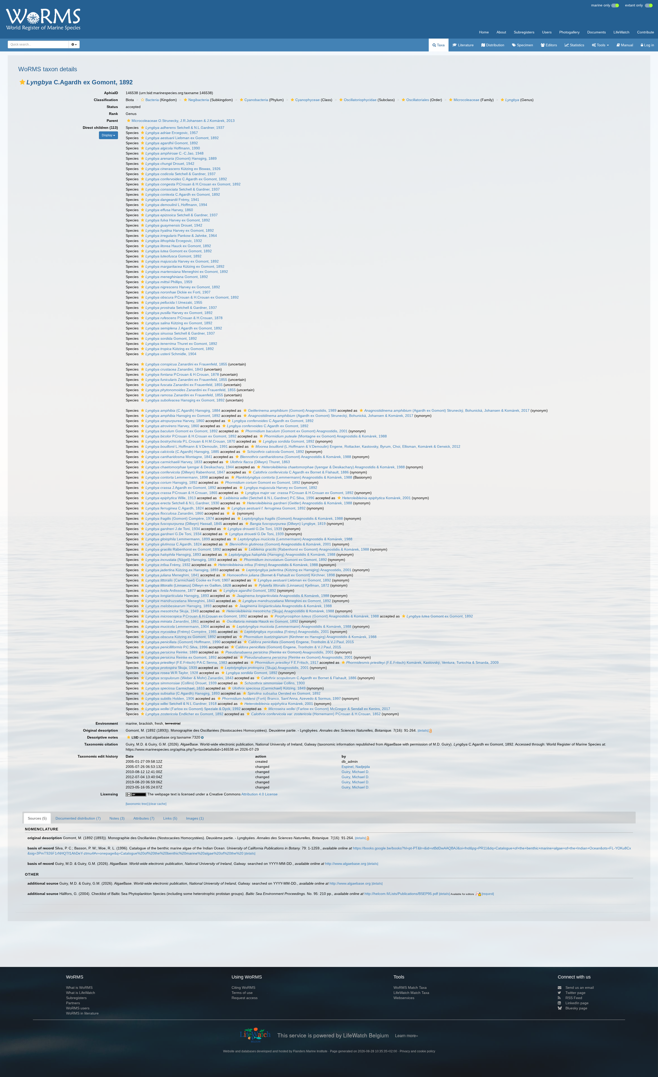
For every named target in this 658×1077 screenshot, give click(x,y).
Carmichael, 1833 (175, 688)
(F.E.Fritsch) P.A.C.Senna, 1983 (186, 662)
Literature (465, 45)
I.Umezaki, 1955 (173, 302)
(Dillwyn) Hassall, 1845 (183, 524)
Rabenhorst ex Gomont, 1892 (183, 549)
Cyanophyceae (307, 100)
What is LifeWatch (80, 993)
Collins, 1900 (274, 683)
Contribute (645, 32)
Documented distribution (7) (78, 818)
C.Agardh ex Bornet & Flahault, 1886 (301, 472)
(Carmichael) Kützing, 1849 (269, 688)
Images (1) (195, 818)
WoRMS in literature (82, 1013)
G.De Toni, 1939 (255, 529)
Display (107, 135)
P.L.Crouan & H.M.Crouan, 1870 (190, 441)
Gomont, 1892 (171, 143)
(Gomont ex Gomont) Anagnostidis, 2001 (296, 431)
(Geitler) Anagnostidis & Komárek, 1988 (299, 503)
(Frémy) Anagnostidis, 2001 (286, 632)
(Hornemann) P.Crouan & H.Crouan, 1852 (316, 714)
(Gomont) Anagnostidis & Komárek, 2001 (280, 544)
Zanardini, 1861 (172, 621)
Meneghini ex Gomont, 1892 (186, 272)
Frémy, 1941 (172, 200)
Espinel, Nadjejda (356, 767)
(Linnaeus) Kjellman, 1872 (294, 585)
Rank (113, 114)
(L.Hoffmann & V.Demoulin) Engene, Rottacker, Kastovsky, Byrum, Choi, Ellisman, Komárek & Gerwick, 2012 (357, 446)
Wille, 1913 (170, 498)
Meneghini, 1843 (180, 601)
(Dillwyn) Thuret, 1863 (260, 462)
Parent (112, 121)
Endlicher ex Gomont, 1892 (184, 714)
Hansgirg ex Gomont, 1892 (185, 400)
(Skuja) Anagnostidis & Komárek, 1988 (280, 611)
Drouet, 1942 (169, 163)
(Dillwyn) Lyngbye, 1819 (288, 524)
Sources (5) (37, 818)
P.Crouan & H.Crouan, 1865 (181, 493)
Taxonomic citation (101, 744)
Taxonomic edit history (98, 756)
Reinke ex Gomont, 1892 (181, 657)
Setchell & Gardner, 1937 (180, 174)
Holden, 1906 (169, 698)
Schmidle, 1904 (170, 354)
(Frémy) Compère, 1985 (181, 632)
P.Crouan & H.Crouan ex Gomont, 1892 (193, 184)
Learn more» (406, 1035)
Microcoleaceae (466, 100)
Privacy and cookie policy (417, 1051)
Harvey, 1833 (173, 462)
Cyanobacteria (256, 100)
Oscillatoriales (417, 100)
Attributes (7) (143, 818)
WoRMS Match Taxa (410, 987)
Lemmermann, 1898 (176, 477)
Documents (596, 32)
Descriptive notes (102, 737)
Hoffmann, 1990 (172, 148)
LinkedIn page (577, 1003)
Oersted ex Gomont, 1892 (284, 693)
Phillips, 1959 (168, 282)
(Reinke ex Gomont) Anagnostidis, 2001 (279, 652)
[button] (22, 82)
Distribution (494, 45)
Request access (245, 998)
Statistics (576, 45)
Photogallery (569, 32)
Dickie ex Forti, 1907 (178, 292)
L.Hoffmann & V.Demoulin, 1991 (186, 446)
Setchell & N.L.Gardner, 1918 (181, 704)
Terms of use (242, 993)
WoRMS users (77, 1008)
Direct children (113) (100, 127)
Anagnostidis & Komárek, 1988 (283, 596)
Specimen (524, 45)
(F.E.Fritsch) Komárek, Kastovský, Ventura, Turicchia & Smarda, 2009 (422, 662)
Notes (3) (117, 818)
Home (484, 32)
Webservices (404, 998)
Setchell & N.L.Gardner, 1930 (182, 503)
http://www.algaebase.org (345, 863)
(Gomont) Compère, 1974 (179, 518)
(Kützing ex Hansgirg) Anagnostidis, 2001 (298, 570)
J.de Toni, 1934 (172, 529)
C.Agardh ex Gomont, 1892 (186, 179)
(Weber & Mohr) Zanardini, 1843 (189, 678)
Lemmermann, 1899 (177, 539)
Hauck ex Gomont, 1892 (178, 246)
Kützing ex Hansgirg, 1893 (181, 570)
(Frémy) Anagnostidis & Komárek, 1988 (268, 565)
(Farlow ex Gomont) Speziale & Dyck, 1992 (193, 709)
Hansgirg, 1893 (173, 554)
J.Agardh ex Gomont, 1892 (183, 328)
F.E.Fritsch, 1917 (286, 662)
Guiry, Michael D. (355, 772)
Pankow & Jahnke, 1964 (181, 236)
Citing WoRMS (243, 987)
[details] (423, 730)
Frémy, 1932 (167, 565)
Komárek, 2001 (376, 498)
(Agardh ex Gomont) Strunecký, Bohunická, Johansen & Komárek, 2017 (446, 410)
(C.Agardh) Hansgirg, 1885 (182, 452)
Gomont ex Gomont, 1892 (178, 251)
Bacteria (152, 100)
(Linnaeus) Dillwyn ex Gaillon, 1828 (188, 585)
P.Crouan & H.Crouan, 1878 (184, 318)
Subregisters (524, 32)
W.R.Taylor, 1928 (171, 673)
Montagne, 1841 (178, 457)
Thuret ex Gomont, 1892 (181, 344)
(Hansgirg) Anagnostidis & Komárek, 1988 (282, 554)
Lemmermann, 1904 (177, 626)
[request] (488, 894)
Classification (106, 100)
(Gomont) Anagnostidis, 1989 (292, 410)
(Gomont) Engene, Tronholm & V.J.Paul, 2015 (301, 642)
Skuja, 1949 (172, 611)
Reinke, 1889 (171, 652)
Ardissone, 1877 (170, 590)
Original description (100, 730)
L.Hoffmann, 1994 (176, 205)
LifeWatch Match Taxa (411, 993)
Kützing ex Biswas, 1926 (183, 169)
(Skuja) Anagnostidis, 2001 (267, 668)
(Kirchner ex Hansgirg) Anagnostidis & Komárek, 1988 (310, 637)
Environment (107, 723)
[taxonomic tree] (137, 804)
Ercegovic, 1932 (173, 241)
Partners (73, 1003)
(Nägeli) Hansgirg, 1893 (180, 560)
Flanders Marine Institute (310, 1051)
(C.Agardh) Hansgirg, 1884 (182, 410)
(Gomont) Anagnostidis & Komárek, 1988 (295, 457)
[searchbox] (37, 44)
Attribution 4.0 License (259, 794)
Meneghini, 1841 (172, 575)
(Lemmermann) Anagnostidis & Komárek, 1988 (294, 477)
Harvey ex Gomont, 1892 (177, 220)
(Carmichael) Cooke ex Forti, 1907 (187, 580)
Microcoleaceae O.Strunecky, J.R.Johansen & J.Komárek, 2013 (183, 121)
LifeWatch (621, 32)
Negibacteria (198, 100)
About (501, 32)
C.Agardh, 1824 (174, 508)
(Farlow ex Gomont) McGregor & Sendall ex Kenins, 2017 (329, 709)
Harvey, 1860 (169, 210)
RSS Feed (573, 998)
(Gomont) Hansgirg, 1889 (181, 158)
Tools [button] (601, 45)
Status (112, 107)
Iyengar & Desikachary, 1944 (189, 467)
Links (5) (170, 818)
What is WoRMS (79, 987)
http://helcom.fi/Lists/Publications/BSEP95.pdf (401, 894)
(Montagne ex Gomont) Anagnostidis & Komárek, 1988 (325, 436)
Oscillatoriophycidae (360, 100)
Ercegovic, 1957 (171, 133)
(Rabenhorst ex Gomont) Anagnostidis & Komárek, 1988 (309, 549)
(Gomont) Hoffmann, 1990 (183, 642)
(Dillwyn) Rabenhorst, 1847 (185, 472)
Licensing (109, 794)
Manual (626, 45)
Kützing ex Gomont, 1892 (184, 266)
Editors (551, 45)
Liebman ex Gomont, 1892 (182, 138)
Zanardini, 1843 (174, 369)
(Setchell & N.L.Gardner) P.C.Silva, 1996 (269, 498)
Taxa (440, 45)
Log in (648, 45)
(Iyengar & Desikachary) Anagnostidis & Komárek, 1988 (333, 467)
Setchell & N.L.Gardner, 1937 (184, 127)
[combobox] (38, 44)
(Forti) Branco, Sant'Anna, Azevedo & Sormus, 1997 (281, 698)
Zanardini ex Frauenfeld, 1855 (186, 364)
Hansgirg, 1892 (171, 482)
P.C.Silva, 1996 (176, 647)
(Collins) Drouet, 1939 (181, 683)
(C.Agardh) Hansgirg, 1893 (182, 693)
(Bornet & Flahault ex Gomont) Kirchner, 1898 (281, 575)
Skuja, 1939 (171, 668)
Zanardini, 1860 (174, 513)
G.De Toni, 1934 (173, 534)
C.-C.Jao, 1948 (174, 153)
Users (547, 32)
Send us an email (579, 987)
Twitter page (575, 993)
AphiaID (111, 93)
